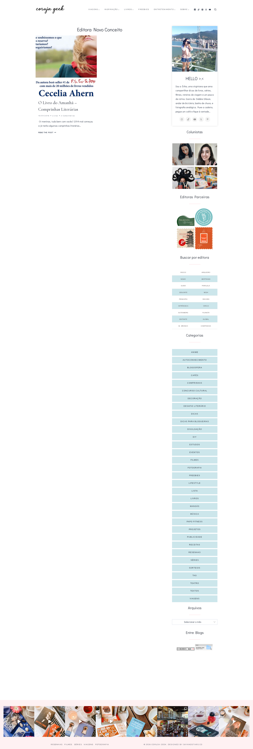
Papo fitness (195, 522)
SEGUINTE (183, 292)
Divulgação (194, 429)
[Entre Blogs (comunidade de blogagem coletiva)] (204, 647)
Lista (195, 491)
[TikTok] (199, 9)
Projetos (195, 529)
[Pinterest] (202, 9)
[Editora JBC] (185, 238)
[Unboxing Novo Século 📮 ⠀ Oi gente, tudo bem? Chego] (234, 721)
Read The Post (47, 132)
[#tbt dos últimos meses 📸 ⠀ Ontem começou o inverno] (172, 721)
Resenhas (195, 552)
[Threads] (206, 9)
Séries (195, 560)
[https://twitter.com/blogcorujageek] (201, 119)
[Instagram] (195, 9)
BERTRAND (206, 279)
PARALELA (206, 285)
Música (194, 514)
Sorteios (194, 568)
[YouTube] (210, 9)
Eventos (194, 452)
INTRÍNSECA (183, 306)
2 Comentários (68, 115)
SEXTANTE (183, 319)
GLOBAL (206, 319)
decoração (195, 398)
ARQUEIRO (206, 272)
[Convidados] (206, 178)
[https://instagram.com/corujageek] (181, 119)
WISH (206, 292)
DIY (195, 437)
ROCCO (183, 272)
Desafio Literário (195, 406)
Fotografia (195, 468)
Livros (55, 115)
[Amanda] (206, 154)
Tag (195, 575)
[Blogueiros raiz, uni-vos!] (185, 649)
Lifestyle (195, 483)
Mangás (194, 506)
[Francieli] (183, 178)
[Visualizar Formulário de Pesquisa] (215, 9)
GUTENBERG (183, 312)
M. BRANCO (183, 326)
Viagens (195, 599)
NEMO (183, 279)
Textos (194, 591)
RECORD (206, 299)
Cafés (194, 375)
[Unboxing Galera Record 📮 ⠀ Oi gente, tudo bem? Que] (111, 721)
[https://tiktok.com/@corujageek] (188, 119)
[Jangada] (204, 238)
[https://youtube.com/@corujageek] (194, 119)
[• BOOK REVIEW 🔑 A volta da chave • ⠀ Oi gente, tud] (203, 721)
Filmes (195, 460)
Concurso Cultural (194, 391)
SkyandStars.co (192, 744)
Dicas (194, 414)
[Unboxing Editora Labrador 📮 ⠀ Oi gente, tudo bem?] (49, 721)
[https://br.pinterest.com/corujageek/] (207, 119)
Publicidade (194, 537)
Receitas (194, 545)
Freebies (143, 9)
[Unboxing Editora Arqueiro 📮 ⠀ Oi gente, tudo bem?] (80, 721)
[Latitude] (185, 220)
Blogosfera (194, 368)
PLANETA (206, 312)
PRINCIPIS (183, 299)
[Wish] (204, 217)
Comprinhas (194, 383)
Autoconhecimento (195, 360)
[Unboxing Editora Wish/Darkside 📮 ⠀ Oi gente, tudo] (19, 721)
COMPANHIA (206, 326)
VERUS (206, 306)
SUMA (183, 285)
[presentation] (66, 66)
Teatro (194, 583)
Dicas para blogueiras (195, 421)
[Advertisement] (195, 672)
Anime (194, 352)
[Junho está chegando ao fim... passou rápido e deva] (141, 721)
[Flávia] (183, 154)
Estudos (194, 445)
